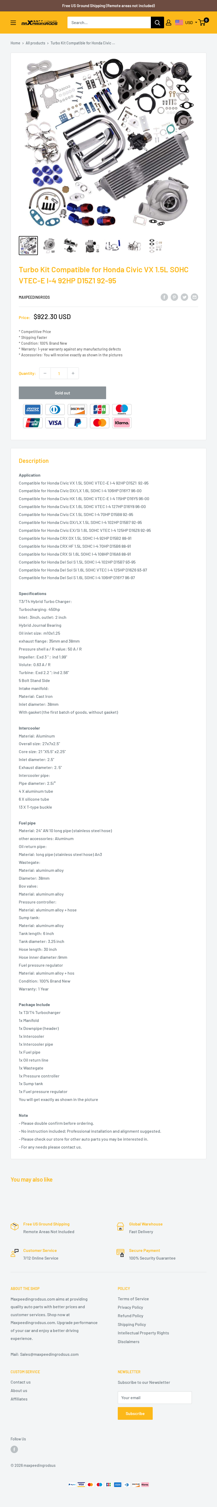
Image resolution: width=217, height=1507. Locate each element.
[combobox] (109, 22)
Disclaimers (128, 1341)
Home (15, 43)
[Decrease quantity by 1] (45, 373)
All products (35, 43)
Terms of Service (133, 1298)
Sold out (62, 392)
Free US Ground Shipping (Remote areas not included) (108, 5)
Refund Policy (130, 1315)
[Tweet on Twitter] (184, 297)
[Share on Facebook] (164, 297)
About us (19, 1390)
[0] (202, 22)
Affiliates (19, 1398)
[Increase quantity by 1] (73, 373)
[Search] (157, 22)
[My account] (168, 22)
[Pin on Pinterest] (174, 297)
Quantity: (27, 373)
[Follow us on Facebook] (14, 1449)
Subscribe (135, 1413)
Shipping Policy (132, 1324)
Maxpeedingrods (34, 297)
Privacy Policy (130, 1307)
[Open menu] (13, 23)
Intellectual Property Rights (143, 1332)
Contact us (21, 1381)
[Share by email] (194, 297)
